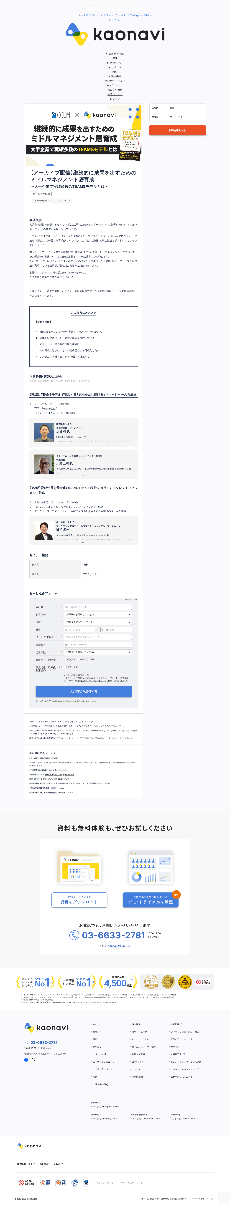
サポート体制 (99, 1054)
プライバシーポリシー (96, 681)
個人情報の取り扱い (81, 675)
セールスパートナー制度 (144, 1046)
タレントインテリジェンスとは (186, 1061)
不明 (92, 659)
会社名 (49, 607)
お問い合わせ (115, 94)
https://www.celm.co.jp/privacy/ (56, 778)
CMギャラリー (139, 1061)
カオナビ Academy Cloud (105, 1118)
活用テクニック (139, 1031)
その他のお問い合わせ (117, 946)
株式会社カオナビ (26, 1163)
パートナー (116, 85)
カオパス (175, 1046)
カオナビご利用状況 (49, 659)
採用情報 (44, 1163)
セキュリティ (99, 1046)
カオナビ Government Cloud (146, 1118)
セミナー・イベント (115, 80)
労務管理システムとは (182, 1076)
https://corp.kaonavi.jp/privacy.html (43, 757)
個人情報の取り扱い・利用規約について (49, 669)
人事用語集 (176, 1054)
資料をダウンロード (79, 899)
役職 (49, 622)
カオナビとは (116, 53)
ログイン (115, 98)
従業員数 (49, 652)
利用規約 (82, 681)
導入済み (71, 659)
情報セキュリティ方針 (132, 1182)
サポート (116, 67)
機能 (115, 58)
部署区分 (49, 614)
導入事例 (116, 76)
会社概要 (175, 1024)
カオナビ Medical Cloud (183, 1118)
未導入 (83, 659)
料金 (115, 71)
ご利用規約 (137, 1076)
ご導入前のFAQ (100, 1084)
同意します (72, 667)
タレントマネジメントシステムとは (188, 1069)
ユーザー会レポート (102, 1069)
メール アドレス (49, 637)
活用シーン (116, 62)
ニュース (136, 1069)
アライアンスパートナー (183, 1039)
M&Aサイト (59, 1163)
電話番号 (49, 644)
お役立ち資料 (115, 89)
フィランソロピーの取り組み (185, 1031)
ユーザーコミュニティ (104, 1061)
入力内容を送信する (84, 691)
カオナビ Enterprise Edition (106, 1106)
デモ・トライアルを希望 (150, 899)
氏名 (49, 629)
